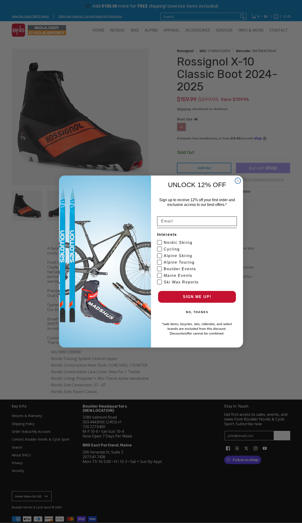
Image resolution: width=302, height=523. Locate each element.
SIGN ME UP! (197, 297)
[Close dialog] (238, 181)
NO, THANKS (197, 312)
